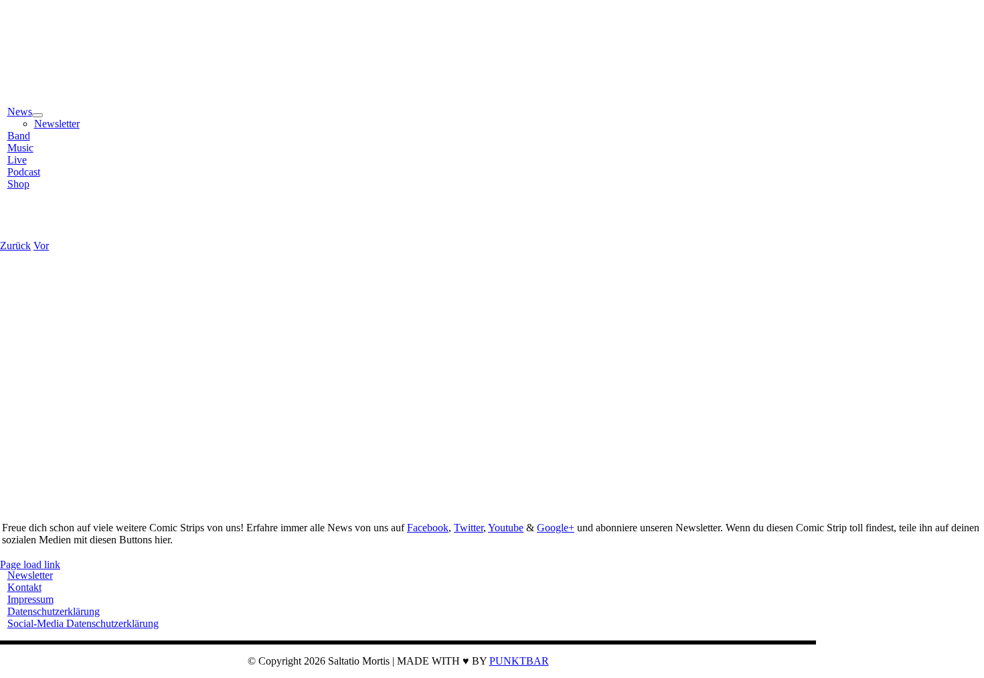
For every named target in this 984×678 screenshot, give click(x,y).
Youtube (505, 527)
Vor (41, 245)
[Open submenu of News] (37, 115)
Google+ (555, 527)
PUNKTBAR (519, 661)
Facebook (427, 527)
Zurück (15, 245)
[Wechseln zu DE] (20, 222)
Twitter (468, 527)
